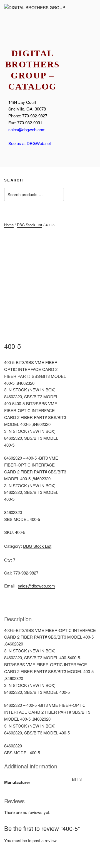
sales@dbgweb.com (27, 129)
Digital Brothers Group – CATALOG (32, 69)
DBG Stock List (29, 224)
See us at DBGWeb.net (29, 143)
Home (9, 224)
